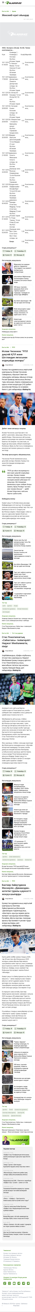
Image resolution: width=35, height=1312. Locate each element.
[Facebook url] (4, 1283)
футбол (9, 606)
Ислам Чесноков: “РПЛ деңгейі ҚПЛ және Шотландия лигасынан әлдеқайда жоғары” (16, 867)
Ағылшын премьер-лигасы (12, 1255)
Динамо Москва (16, 1115)
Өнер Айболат (9, 365)
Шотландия (6, 612)
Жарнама (16, 1305)
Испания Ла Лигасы (10, 1257)
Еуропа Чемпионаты (10, 1274)
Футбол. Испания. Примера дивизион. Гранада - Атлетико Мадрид (13, 200)
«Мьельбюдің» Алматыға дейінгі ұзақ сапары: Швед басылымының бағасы (15, 1173)
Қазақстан (28, 859)
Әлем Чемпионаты (9, 1272)
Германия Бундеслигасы (11, 1259)
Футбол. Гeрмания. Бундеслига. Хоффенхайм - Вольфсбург (15, 184)
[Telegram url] (19, 1283)
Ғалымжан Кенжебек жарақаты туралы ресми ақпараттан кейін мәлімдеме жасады (16, 1190)
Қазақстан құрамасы (9, 609)
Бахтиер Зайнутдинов (9, 1112)
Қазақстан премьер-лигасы (12, 1253)
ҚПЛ (4, 606)
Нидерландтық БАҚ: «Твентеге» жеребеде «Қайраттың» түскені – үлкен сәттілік (17, 1181)
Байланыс (24, 1303)
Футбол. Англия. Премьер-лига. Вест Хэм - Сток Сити (15, 229)
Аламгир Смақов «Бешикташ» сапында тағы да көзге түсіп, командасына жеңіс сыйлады (17, 619)
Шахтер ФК (21, 1112)
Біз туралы (16, 1303)
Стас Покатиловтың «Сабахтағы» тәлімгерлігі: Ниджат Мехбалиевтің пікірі (17, 627)
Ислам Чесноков (23, 609)
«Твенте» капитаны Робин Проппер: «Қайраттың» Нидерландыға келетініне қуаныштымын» (16, 1208)
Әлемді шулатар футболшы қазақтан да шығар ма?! (17, 338)
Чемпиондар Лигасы (10, 1268)
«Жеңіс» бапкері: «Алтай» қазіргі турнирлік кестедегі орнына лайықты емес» (17, 1225)
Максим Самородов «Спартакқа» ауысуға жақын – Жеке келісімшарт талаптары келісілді (17, 1131)
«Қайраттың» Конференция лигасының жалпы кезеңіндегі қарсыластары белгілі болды (16, 1156)
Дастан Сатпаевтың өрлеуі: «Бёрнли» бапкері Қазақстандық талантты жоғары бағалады (16, 1234)
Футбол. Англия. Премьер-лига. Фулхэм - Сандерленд (15, 168)
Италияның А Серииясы (11, 1261)
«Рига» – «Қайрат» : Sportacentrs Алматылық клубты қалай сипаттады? (16, 1199)
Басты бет (5, 11)
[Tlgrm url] (24, 1283)
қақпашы (20, 859)
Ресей (15, 606)
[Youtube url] (14, 1283)
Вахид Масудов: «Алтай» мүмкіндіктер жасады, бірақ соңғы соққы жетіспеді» (16, 1217)
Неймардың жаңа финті (9, 332)
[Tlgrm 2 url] (28, 1283)
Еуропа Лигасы (8, 1270)
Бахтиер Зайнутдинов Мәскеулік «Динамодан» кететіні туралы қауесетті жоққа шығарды (17, 875)
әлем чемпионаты (14, 856)
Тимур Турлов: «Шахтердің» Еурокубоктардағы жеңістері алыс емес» (16, 1165)
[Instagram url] (9, 1283)
